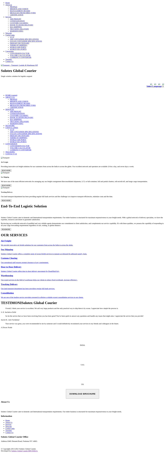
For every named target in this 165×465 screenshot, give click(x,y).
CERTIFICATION (16, 15)
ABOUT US (10, 97)
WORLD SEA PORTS (18, 49)
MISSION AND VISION (19, 9)
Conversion (9, 51)
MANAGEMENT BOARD (20, 11)
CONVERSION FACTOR (19, 53)
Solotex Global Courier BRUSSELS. (24, 451)
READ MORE (6, 170)
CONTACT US (11, 154)
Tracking (8, 59)
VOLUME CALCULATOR (20, 55)
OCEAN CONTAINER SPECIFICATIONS (26, 41)
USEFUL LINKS (11, 128)
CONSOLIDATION (17, 21)
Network (8, 33)
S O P (12, 37)
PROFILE (13, 7)
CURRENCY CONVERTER (20, 57)
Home (7, 3)
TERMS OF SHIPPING (18, 45)
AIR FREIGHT (15, 19)
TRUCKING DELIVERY (19, 29)
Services (8, 17)
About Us (8, 422)
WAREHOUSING (16, 31)
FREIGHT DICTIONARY (19, 43)
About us (8, 5)
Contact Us (9, 61)
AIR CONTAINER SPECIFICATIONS (24, 39)
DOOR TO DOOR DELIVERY (21, 25)
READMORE (6, 229)
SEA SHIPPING (16, 27)
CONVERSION (11, 144)
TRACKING (10, 152)
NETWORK (10, 126)
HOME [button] (11, 95)
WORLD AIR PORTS (18, 47)
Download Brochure (82, 394)
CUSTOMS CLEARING (19, 23)
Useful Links (10, 35)
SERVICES (9, 109)
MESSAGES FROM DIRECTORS (23, 13)
